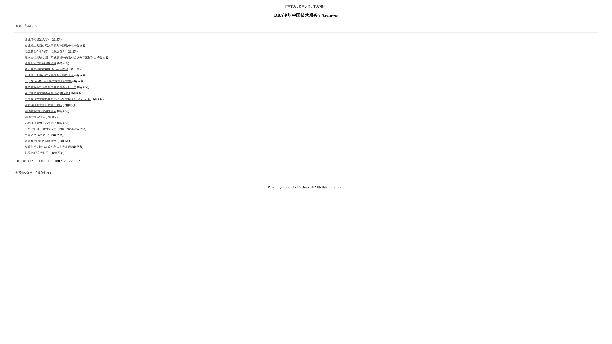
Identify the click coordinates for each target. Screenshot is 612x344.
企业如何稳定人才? (37, 39)
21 (65, 161)
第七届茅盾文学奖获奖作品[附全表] (47, 93)
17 (49, 161)
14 (38, 161)
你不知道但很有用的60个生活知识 (46, 69)
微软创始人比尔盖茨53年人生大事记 (48, 147)
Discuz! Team (335, 187)
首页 (18, 25)
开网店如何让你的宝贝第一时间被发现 (49, 129)
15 (42, 161)
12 (31, 161)
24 (76, 161)
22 (69, 161)
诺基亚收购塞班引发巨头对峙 (43, 105)
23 (72, 161)
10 (24, 161)
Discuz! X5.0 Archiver (296, 187)
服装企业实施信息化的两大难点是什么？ (50, 87)
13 (34, 161)
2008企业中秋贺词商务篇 (40, 111)
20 (61, 161)
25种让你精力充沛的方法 (40, 123)
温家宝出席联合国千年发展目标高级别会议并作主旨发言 (61, 57)
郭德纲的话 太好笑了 (38, 153)
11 (27, 161)
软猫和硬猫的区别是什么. (41, 141)
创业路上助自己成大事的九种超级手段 (49, 45)
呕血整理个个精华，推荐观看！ (45, 51)
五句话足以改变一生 (38, 135)
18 (52, 161)
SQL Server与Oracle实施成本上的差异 (48, 81)
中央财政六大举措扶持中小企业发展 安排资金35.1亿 (58, 99)
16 (45, 161)
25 (79, 161)
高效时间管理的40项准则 (40, 63)
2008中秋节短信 (35, 117)
